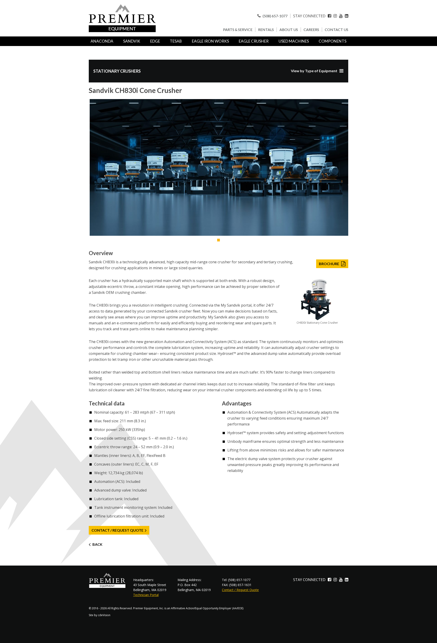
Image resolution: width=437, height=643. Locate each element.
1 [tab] (218, 240)
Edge (155, 41)
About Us (288, 29)
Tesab (176, 41)
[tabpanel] (218, 167)
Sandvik (131, 41)
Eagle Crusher (254, 41)
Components (332, 41)
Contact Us (336, 29)
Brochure (329, 263)
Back (97, 544)
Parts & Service (237, 29)
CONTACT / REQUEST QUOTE (117, 530)
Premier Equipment (122, 18)
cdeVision (104, 615)
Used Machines (294, 41)
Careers (311, 29)
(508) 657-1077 (274, 16)
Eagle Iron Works (210, 41)
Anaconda (102, 41)
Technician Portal (146, 595)
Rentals (266, 29)
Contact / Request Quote (240, 590)
